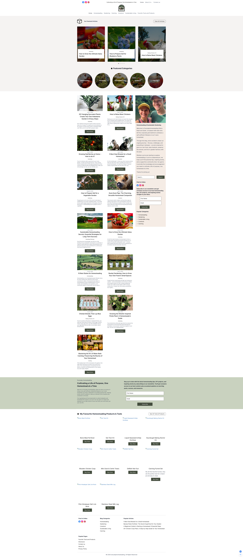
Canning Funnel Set (156, 469)
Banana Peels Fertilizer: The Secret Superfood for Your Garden (142, 524)
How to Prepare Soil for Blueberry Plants (118, 55)
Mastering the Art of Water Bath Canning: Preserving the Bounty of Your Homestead (90, 356)
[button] (163, 46)
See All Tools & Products (157, 414)
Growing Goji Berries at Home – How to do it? (90, 155)
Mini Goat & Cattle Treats (110, 469)
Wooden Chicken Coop (87, 469)
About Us (81, 546)
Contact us (157, 2)
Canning (114, 13)
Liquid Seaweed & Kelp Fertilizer (133, 439)
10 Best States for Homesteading (90, 273)
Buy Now (87, 441)
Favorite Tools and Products (146, 13)
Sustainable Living (130, 13)
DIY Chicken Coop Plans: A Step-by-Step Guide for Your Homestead (144, 528)
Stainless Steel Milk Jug (110, 504)
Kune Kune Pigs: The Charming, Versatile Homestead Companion (120, 194)
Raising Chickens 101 (152, 52)
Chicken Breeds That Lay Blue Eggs (90, 315)
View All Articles (159, 21)
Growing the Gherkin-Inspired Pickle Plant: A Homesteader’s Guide (120, 316)
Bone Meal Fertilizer (87, 438)
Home (142, 2)
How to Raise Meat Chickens (152, 55)
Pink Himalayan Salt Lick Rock (87, 505)
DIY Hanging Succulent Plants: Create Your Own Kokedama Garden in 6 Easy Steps (90, 116)
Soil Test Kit (110, 438)
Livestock (121, 13)
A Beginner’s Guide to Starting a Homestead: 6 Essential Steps (142, 526)
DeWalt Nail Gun (133, 469)
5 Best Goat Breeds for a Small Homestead (120, 155)
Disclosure (81, 542)
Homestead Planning (90, 239)
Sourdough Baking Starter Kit (155, 439)
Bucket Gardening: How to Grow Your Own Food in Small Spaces (120, 274)
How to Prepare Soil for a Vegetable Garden (90, 194)
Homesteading (98, 13)
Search (160, 177)
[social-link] (83, 2)
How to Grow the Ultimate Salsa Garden (90, 55)
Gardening (107, 13)
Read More (90, 131)
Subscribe (145, 207)
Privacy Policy (82, 549)
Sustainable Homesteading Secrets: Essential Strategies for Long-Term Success (90, 234)
